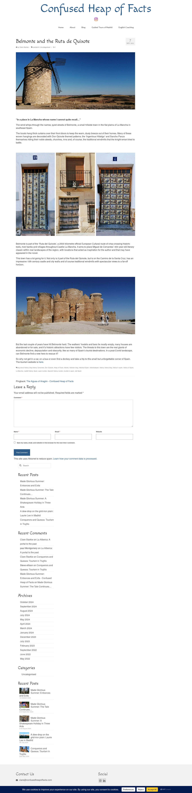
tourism (60, 371)
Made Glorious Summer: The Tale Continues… (34, 706)
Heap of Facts (58, 368)
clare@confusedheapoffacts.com (35, 779)
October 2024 (27, 602)
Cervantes (41, 368)
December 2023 (28, 636)
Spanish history (53, 371)
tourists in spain (69, 371)
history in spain (118, 368)
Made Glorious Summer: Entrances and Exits (34, 692)
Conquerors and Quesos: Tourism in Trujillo (34, 751)
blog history (33, 368)
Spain (36, 371)
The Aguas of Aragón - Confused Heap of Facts (50, 381)
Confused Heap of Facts (96, 8)
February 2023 (27, 645)
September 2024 (28, 606)
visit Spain (78, 371)
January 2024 (27, 632)
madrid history (28, 371)
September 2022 (28, 650)
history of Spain (128, 368)
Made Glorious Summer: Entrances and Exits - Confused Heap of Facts (36, 578)
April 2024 (25, 623)
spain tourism (42, 371)
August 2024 (26, 610)
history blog (108, 368)
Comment (18, 397)
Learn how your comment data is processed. (75, 458)
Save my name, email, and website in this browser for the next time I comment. (46, 443)
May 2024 (25, 619)
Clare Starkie (24, 47)
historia (66, 368)
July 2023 (25, 641)
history (102, 368)
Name (16, 432)
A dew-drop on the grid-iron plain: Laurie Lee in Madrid (35, 737)
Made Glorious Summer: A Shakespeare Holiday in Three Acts (35, 502)
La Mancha (19, 371)
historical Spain (84, 368)
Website (99, 432)
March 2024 (26, 628)
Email (57, 432)
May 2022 (25, 658)
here (40, 362)
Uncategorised (45, 47)
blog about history (23, 368)
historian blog (73, 368)
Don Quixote (49, 368)
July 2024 (25, 615)
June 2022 (25, 654)
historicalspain (94, 368)
